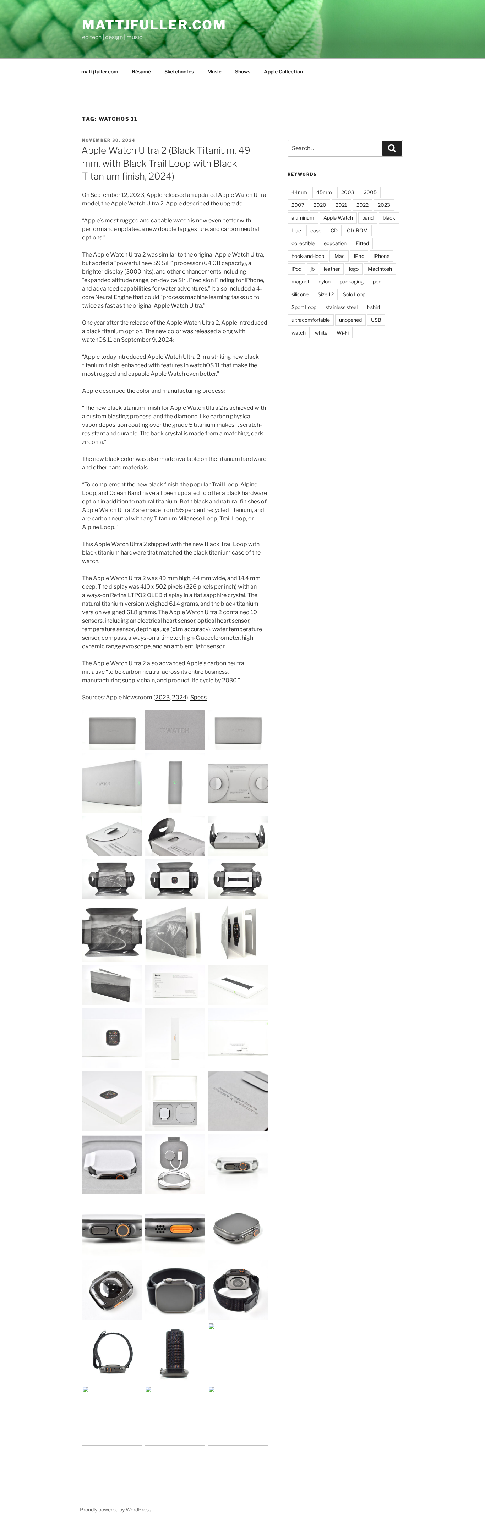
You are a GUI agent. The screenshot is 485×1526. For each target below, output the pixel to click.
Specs (198, 697)
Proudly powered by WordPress (115, 1509)
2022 (362, 205)
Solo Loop (354, 294)
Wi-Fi (343, 333)
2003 (347, 192)
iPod (296, 269)
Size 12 (326, 294)
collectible (303, 243)
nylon (324, 282)
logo (354, 269)
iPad (359, 256)
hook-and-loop (307, 256)
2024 (179, 697)
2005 (370, 192)
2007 (297, 205)
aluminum (302, 218)
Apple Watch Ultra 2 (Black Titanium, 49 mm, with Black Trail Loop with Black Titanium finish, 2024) (165, 163)
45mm (324, 192)
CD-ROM (357, 230)
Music (214, 71)
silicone (300, 294)
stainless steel (342, 307)
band (368, 218)
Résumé (141, 71)
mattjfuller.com (154, 25)
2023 (162, 697)
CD (334, 230)
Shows (242, 71)
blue (296, 230)
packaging (352, 282)
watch (298, 333)
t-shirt (373, 307)
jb (313, 269)
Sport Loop (303, 307)
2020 (320, 205)
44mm (299, 192)
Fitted (362, 243)
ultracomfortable (310, 320)
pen (377, 282)
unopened (350, 320)
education (335, 243)
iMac (339, 256)
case (315, 230)
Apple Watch (338, 218)
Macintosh (380, 269)
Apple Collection (283, 71)
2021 (341, 205)
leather (332, 269)
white (321, 333)
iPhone (381, 256)
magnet (300, 282)
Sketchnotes (179, 71)
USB (376, 320)
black (389, 218)
